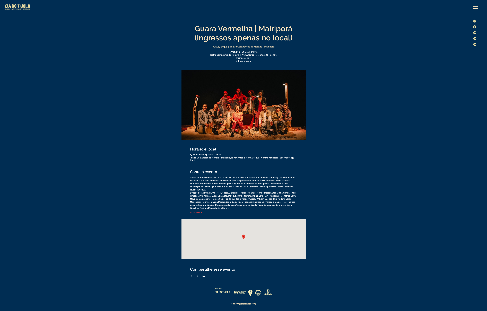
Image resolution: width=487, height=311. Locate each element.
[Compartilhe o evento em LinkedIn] (204, 276)
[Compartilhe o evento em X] (197, 276)
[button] (475, 7)
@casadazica (245, 304)
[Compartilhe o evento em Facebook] (191, 276)
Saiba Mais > (196, 212)
